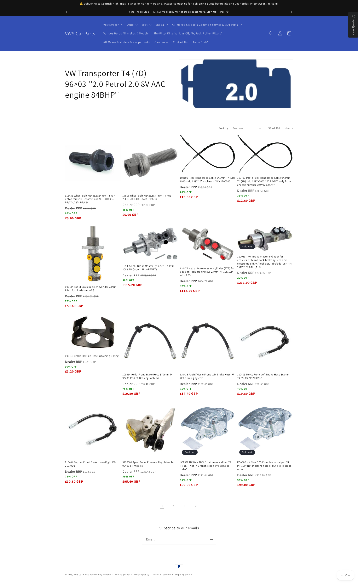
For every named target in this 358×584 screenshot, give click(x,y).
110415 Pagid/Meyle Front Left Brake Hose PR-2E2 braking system (207, 376)
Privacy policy (141, 574)
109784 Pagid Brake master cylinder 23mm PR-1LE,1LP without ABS (90, 288)
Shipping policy (183, 574)
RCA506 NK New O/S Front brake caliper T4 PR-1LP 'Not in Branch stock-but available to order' (264, 466)
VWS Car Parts (81, 574)
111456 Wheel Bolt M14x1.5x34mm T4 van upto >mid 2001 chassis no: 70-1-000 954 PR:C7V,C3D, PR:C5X (90, 199)
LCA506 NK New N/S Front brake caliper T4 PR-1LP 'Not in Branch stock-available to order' (205, 466)
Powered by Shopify (100, 574)
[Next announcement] (291, 12)
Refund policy (122, 574)
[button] (113, 24)
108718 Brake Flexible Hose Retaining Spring (92, 356)
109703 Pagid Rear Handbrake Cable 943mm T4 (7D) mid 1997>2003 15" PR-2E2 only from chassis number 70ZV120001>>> (264, 181)
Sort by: (224, 128)
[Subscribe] (211, 539)
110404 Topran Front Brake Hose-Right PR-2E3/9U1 (90, 464)
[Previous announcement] (66, 12)
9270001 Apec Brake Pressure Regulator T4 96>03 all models (148, 464)
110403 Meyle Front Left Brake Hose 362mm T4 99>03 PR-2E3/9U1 (263, 376)
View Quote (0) (353, 25)
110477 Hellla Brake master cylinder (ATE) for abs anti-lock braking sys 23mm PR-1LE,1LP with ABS (207, 272)
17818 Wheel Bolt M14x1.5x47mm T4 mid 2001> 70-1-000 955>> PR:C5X (147, 197)
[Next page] (195, 505)
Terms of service (162, 574)
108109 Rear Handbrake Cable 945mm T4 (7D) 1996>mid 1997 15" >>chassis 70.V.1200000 (207, 179)
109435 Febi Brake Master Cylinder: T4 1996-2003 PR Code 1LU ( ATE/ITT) (148, 267)
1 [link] (162, 506)
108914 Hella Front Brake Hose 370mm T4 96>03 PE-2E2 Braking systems (147, 376)
